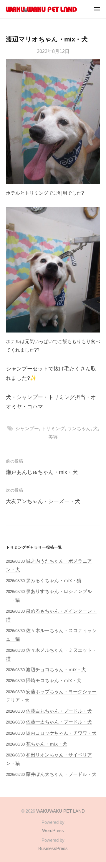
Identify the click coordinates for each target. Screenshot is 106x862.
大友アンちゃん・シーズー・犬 (43, 501)
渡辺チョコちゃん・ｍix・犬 (56, 669)
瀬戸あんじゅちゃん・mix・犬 (42, 472)
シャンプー (27, 428)
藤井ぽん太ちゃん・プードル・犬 (61, 774)
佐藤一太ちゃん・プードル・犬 (59, 721)
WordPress (53, 830)
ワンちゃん (79, 428)
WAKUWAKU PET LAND (60, 810)
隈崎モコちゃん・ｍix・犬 (53, 680)
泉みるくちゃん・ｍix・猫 (53, 580)
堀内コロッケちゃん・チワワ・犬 (61, 733)
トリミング (53, 428)
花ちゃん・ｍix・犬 (46, 743)
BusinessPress (53, 848)
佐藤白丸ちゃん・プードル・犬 (59, 711)
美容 (53, 437)
